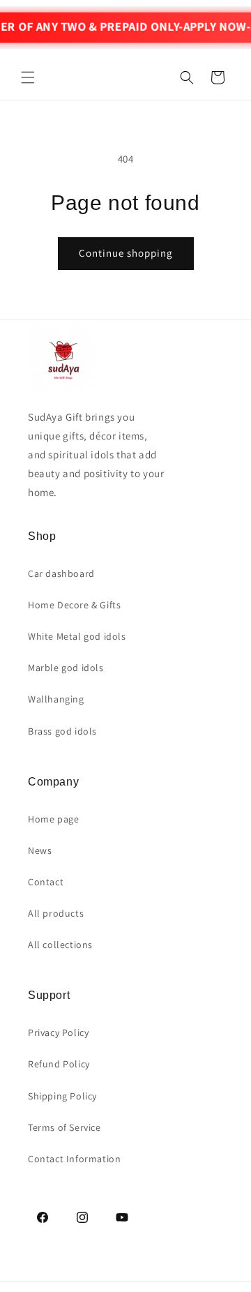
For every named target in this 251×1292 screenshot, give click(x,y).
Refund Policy (59, 1064)
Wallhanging (56, 699)
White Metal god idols (77, 636)
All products (56, 913)
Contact (45, 882)
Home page (53, 819)
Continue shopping (126, 253)
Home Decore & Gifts (74, 605)
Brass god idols (62, 731)
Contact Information (74, 1158)
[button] (28, 77)
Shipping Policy (62, 1096)
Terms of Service (64, 1127)
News (40, 850)
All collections (60, 944)
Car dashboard (61, 573)
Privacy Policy (58, 1032)
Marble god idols (66, 667)
